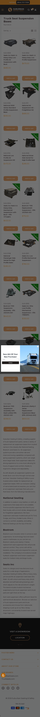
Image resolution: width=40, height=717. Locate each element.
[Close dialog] (38, 346)
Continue (10, 362)
